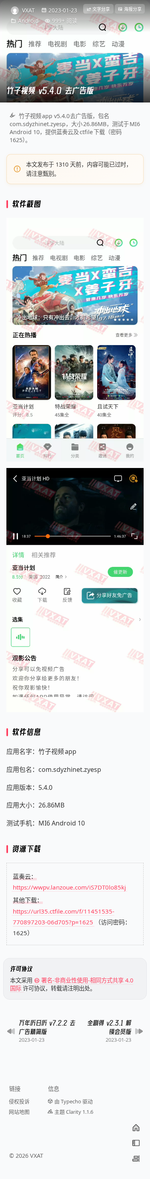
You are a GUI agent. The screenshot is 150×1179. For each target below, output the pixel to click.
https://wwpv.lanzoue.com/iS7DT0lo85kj (69, 887)
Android (28, 20)
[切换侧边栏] (136, 1158)
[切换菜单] (136, 1143)
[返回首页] (136, 1127)
